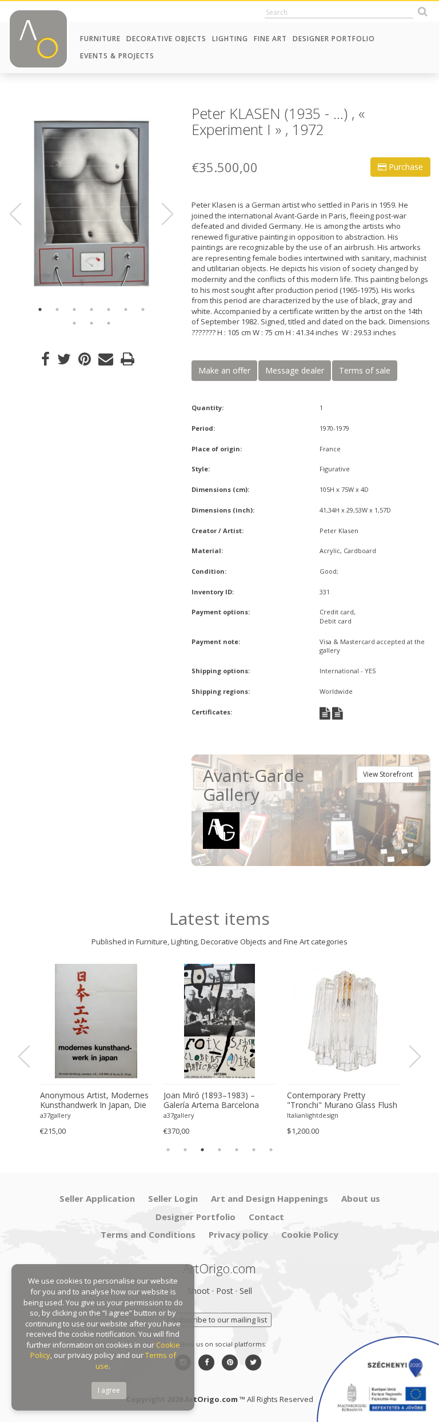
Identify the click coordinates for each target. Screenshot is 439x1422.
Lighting (230, 38)
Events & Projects (117, 56)
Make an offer (224, 370)
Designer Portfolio (334, 38)
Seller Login (173, 1198)
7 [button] (143, 309)
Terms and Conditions (148, 1234)
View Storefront (388, 774)
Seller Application (97, 1198)
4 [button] (91, 309)
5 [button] (108, 309)
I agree (109, 1390)
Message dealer (294, 370)
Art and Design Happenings (269, 1198)
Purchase (404, 166)
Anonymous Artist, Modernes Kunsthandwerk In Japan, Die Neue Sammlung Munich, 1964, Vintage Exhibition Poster (94, 1100)
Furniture (100, 38)
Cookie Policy (309, 1234)
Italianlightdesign (312, 1115)
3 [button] (74, 309)
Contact (266, 1216)
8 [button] (74, 323)
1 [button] (40, 309)
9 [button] (91, 323)
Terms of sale (364, 370)
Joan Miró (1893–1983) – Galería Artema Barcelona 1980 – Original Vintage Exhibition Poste (211, 1100)
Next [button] (160, 213)
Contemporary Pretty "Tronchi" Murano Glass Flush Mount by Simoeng (342, 1100)
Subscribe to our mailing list (219, 1319)
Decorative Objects (166, 38)
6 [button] (125, 309)
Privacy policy (238, 1234)
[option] (91, 201)
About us (360, 1198)
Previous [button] (22, 213)
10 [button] (108, 323)
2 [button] (57, 309)
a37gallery (55, 1115)
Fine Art (270, 38)
